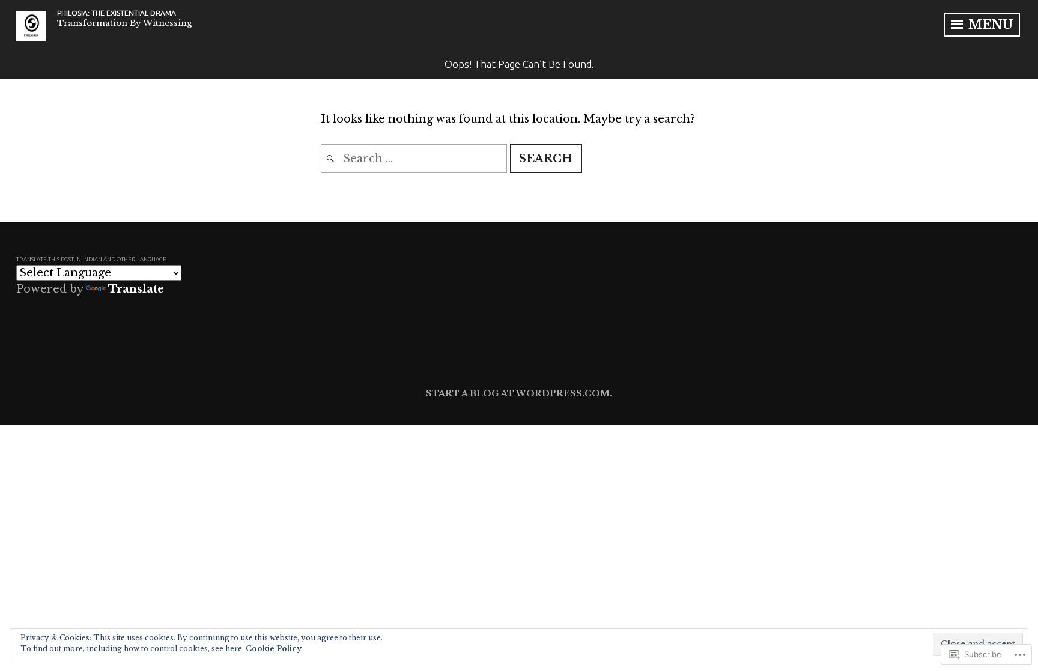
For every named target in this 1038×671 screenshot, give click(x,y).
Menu (989, 24)
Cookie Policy (274, 648)
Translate (136, 289)
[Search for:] (415, 158)
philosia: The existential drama (116, 13)
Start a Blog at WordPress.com (518, 393)
